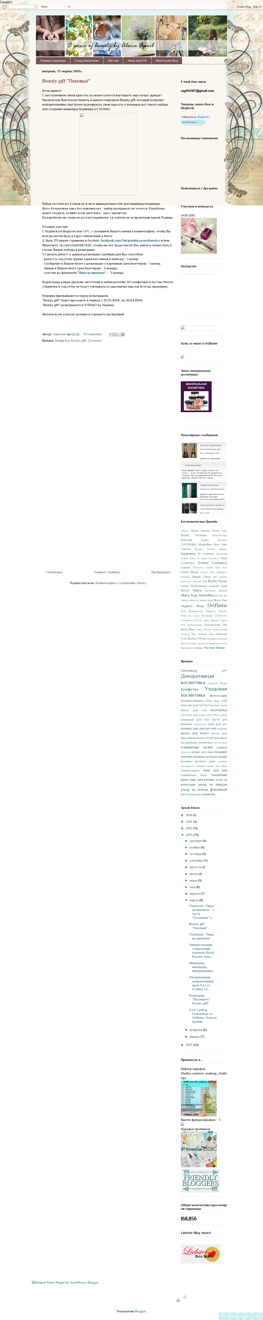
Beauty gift (78, 340)
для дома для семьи (206, 714)
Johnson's (186, 581)
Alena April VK (137, 60)
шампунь (209, 794)
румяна (222, 761)
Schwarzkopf (194, 624)
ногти (217, 742)
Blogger (140, 1311)
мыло (223, 737)
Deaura (198, 549)
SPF (224, 670)
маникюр (222, 728)
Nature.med (206, 600)
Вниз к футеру (244, 1316)
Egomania (188, 554)
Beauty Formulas (194, 535)
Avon (224, 530)
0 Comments (93, 334)
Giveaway (95, 340)
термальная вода (194, 775)
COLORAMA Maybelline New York (204, 544)
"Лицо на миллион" (91, 273)
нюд (224, 742)
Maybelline (206, 595)
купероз (186, 728)
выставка (186, 714)
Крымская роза (218, 643)
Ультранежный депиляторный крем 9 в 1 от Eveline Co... (201, 983)
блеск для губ (193, 710)
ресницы (186, 761)
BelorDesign (219, 535)
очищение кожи (196, 747)
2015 (189, 828)
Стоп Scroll (259, 1316)
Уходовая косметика (204, 692)
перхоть (185, 752)
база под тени (216, 700)
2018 (189, 815)
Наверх (222, 1316)
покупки (187, 757)
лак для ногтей (204, 728)
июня (194, 880)
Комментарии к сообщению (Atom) (120, 583)
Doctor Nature (217, 549)
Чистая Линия (214, 648)
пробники (211, 756)
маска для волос (195, 733)
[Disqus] (108, 401)
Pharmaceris (196, 611)
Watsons (221, 634)
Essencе (214, 558)
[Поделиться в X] (119, 334)
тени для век (215, 770)
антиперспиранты (192, 700)
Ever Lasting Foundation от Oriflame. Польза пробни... (203, 1016)
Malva (197, 590)
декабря (196, 841)
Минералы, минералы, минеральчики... (202, 967)
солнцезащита (190, 770)
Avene (215, 530)
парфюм (222, 747)
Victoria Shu (188, 634)
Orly (183, 611)
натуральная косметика (196, 742)
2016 (189, 822)
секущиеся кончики (193, 766)
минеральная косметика (203, 737)
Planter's (211, 611)
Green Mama (189, 572)
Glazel (209, 567)
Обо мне (113, 60)
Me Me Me (221, 595)
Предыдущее (161, 572)
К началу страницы (229, 1316)
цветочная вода (191, 794)
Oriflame (217, 605)
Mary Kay (189, 595)
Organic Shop (192, 606)
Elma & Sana (198, 558)
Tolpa (199, 629)
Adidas (185, 530)
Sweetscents (212, 624)
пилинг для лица (202, 752)
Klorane (197, 581)
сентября (197, 860)
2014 (189, 835)
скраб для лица (217, 766)
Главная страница (53, 60)
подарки (221, 752)
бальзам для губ (192, 705)
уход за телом (194, 789)
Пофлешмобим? (193, 465)
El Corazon (206, 553)
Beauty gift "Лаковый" (198, 926)
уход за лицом (212, 784)
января (195, 1037)
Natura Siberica (190, 600)
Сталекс (197, 647)
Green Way (208, 572)
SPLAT (198, 620)
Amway (205, 530)
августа (196, 867)
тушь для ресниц (202, 780)
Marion (223, 590)
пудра (222, 757)
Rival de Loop (190, 615)
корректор (200, 724)
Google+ (6, 2)
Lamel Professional (193, 586)
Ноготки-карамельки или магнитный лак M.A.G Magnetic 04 (210, 449)
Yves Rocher (189, 638)
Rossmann (207, 615)
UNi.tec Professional (215, 629)
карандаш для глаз (195, 719)
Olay (224, 600)
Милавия (186, 647)
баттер (208, 705)
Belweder (187, 540)
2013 (189, 1045)
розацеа (200, 761)
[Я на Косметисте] (197, 330)
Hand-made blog (167, 60)
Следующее (54, 572)
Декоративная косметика (197, 679)
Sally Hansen (211, 620)
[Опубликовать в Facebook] (123, 334)
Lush (224, 586)
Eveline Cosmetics (212, 563)
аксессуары (218, 695)
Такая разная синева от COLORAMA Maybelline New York (212, 509)
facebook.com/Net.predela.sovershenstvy (130, 240)
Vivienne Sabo (206, 634)
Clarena (185, 549)
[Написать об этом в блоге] (115, 334)
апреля (195, 894)
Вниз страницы (237, 1316)
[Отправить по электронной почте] (111, 334)
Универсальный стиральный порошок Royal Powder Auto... (201, 951)
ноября (195, 847)
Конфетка (62, 340)
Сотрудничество (87, 60)
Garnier (185, 567)
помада (199, 757)
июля (194, 874)
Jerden (223, 576)
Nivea (216, 600)
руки (212, 761)
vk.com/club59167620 (75, 245)
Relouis (223, 611)
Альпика (211, 638)
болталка (219, 710)
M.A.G (185, 590)
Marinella (210, 590)
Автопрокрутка (252, 1316)
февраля (196, 1030)
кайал (223, 714)
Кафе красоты (199, 643)
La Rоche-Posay (215, 581)
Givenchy (198, 567)
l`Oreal (202, 638)
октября (196, 854)
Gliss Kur (221, 567)
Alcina (194, 530)
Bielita (205, 540)
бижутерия (220, 705)
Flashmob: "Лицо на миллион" (201, 936)
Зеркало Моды (217, 683)
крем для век (217, 724)
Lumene (214, 586)
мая (193, 887)
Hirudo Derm (201, 576)
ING (215, 576)
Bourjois (222, 540)
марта (194, 900)
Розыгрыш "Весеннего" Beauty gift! (199, 999)
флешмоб (218, 789)
